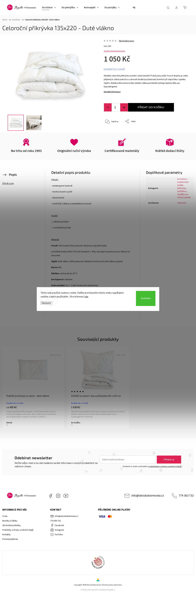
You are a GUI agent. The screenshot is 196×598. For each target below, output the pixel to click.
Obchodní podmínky (11, 525)
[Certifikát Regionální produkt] (98, 563)
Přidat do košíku (151, 107)
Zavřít (183, 131)
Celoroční (181, 202)
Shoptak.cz (111, 590)
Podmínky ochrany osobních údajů (17, 530)
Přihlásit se (169, 459)
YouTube (66, 495)
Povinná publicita (10, 539)
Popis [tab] (13, 174)
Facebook (50, 495)
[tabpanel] (33, 387)
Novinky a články (9, 520)
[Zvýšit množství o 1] (124, 107)
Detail (9, 422)
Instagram (58, 495)
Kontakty (6, 534)
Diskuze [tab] (8, 183)
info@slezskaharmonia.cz (147, 495)
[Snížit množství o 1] (108, 107)
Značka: (114, 51)
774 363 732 (186, 495)
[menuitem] (49, 7)
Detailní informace (112, 91)
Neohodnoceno (126, 41)
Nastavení (46, 303)
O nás (5, 516)
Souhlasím (146, 298)
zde (86, 296)
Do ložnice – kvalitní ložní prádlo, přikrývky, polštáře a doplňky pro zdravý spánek (184, 188)
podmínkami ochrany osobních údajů (165, 466)
